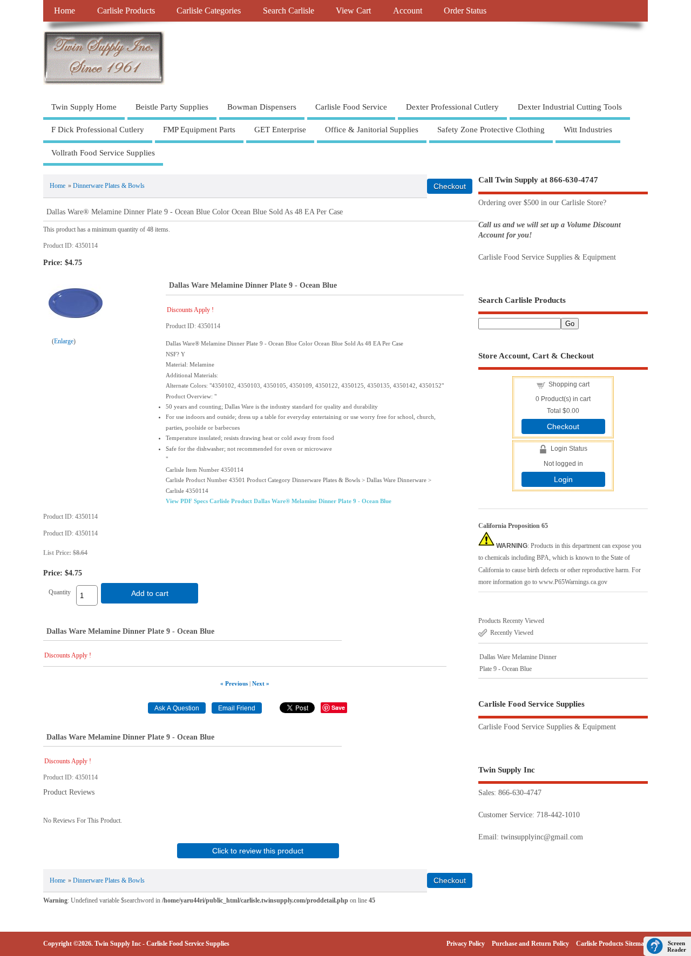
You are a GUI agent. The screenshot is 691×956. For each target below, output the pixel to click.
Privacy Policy (465, 943)
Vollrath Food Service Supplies (103, 152)
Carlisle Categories (209, 11)
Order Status (465, 11)
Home (64, 11)
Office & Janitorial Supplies (371, 129)
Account (407, 11)
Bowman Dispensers (261, 107)
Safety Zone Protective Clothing (491, 129)
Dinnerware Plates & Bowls (109, 185)
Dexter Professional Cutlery (452, 107)
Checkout (563, 426)
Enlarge (63, 341)
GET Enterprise (280, 129)
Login (563, 479)
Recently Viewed (511, 632)
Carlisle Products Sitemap (612, 943)
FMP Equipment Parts (199, 129)
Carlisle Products (126, 11)
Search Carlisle (288, 11)
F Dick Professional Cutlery (97, 129)
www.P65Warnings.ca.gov (573, 582)
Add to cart (149, 593)
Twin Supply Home (84, 107)
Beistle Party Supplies (172, 107)
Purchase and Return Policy (530, 943)
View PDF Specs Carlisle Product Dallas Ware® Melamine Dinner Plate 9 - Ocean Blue (278, 501)
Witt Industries (588, 129)
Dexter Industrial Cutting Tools (570, 107)
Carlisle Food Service (351, 107)
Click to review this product (257, 851)
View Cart (353, 11)
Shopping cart (569, 384)
